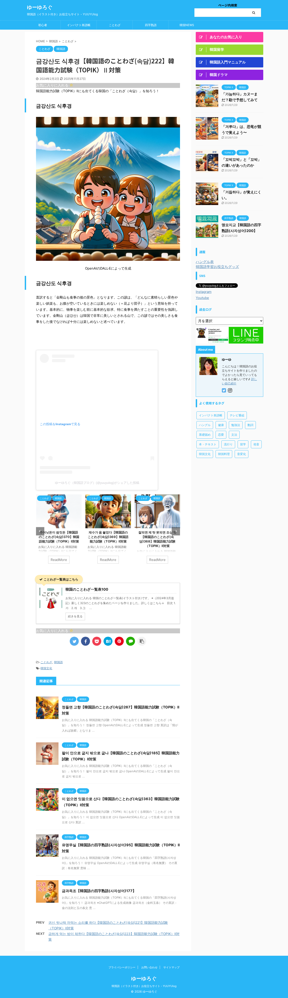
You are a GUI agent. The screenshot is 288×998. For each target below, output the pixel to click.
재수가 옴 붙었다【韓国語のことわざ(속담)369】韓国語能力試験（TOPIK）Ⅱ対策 (108, 536)
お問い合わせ (149, 967)
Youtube (202, 298)
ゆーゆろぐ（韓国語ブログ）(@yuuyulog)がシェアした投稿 (97, 482)
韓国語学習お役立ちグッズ (217, 266)
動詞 (250, 425)
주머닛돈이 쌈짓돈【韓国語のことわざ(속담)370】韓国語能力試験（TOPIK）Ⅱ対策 (59, 536)
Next (176, 531)
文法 (234, 434)
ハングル (205, 425)
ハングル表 (205, 261)
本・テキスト (207, 444)
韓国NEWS (187, 25)
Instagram (204, 292)
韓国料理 (224, 454)
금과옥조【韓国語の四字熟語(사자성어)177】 (99, 891)
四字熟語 (151, 25)
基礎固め (205, 434)
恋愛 (221, 434)
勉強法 (235, 425)
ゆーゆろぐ (40, 7)
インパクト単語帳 (78, 25)
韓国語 (58, 662)
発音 (256, 444)
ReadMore (59, 560)
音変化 (241, 454)
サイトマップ (171, 967)
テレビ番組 (237, 415)
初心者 (42, 25)
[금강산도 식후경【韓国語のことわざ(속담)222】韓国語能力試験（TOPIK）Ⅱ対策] (108, 641)
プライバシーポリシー (121, 967)
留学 (243, 444)
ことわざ (115, 25)
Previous (40, 531)
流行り (228, 444)
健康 (221, 425)
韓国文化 (46, 668)
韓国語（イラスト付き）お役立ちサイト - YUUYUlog (144, 986)
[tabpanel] (59, 531)
